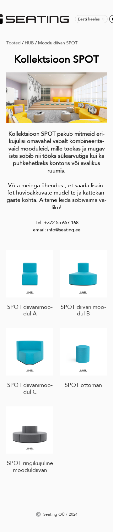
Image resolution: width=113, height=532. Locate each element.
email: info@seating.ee (56, 230)
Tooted (13, 43)
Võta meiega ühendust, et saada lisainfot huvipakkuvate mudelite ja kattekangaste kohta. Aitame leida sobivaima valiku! (56, 196)
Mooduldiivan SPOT (58, 43)
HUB (29, 43)
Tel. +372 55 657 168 (56, 222)
